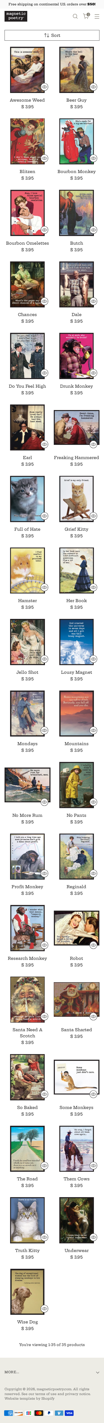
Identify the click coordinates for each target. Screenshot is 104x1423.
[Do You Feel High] (27, 356)
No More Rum (27, 815)
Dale (77, 314)
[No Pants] (77, 785)
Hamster (27, 600)
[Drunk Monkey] (77, 356)
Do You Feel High (27, 386)
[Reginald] (77, 857)
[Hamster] (27, 571)
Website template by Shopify (30, 1398)
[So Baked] (27, 1077)
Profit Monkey (27, 886)
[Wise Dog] (27, 1292)
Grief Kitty (76, 529)
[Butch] (77, 213)
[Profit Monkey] (27, 857)
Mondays (27, 743)
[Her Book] (77, 571)
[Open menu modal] (97, 16)
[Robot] (77, 928)
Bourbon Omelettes (27, 243)
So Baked (27, 1107)
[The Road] (27, 1149)
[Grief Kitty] (77, 499)
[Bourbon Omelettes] (27, 213)
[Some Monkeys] (77, 1077)
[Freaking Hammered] (77, 427)
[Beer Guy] (77, 70)
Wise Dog (27, 1321)
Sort (55, 35)
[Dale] (77, 284)
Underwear (77, 1250)
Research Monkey (27, 958)
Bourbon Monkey (77, 171)
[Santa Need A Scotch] (27, 1000)
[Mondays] (27, 714)
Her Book (76, 600)
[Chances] (27, 284)
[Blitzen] (27, 141)
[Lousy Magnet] (77, 642)
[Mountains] (77, 714)
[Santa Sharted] (77, 1000)
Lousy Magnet (76, 672)
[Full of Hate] (27, 499)
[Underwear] (77, 1220)
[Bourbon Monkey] (77, 141)
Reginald (76, 886)
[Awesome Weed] (27, 70)
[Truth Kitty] (27, 1220)
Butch (76, 243)
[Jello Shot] (27, 642)
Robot (76, 958)
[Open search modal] (75, 16)
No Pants (76, 815)
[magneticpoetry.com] (16, 16)
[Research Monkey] (27, 928)
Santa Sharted (76, 1029)
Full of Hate (27, 529)
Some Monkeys (76, 1107)
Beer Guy (76, 100)
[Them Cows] (77, 1149)
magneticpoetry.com (54, 1389)
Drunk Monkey (76, 386)
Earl (27, 457)
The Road (27, 1178)
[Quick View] (44, 87)
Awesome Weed (27, 100)
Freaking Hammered (76, 457)
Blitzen (27, 171)
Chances (27, 314)
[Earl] (27, 427)
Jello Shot (27, 672)
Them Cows (77, 1178)
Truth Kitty (27, 1250)
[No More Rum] (27, 785)
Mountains (77, 743)
